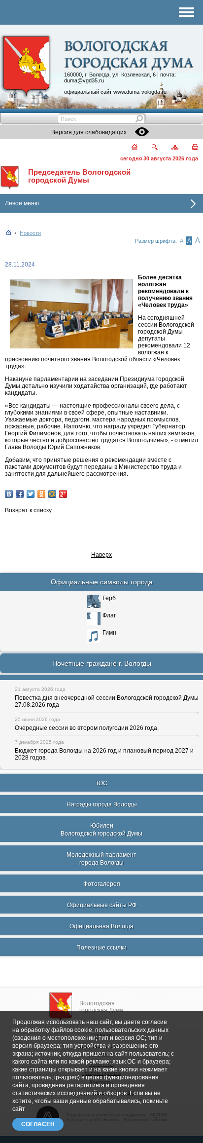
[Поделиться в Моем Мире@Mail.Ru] (52, 494)
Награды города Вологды (102, 804)
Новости (30, 233)
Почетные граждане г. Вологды (101, 663)
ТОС (101, 783)
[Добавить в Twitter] (30, 494)
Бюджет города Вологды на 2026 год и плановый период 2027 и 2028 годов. (104, 754)
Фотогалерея (101, 883)
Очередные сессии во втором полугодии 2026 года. (87, 727)
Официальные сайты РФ (101, 905)
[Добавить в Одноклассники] (41, 494)
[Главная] (128, 148)
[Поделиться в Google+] (63, 494)
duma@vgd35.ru (84, 80)
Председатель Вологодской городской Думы (79, 176)
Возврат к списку (28, 510)
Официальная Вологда (101, 926)
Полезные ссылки (101, 947)
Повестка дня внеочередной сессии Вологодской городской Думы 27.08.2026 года (107, 701)
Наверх (101, 554)
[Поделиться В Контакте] (9, 494)
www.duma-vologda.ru (140, 92)
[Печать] (189, 148)
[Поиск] (148, 148)
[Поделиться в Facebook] (20, 494)
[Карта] (169, 148)
